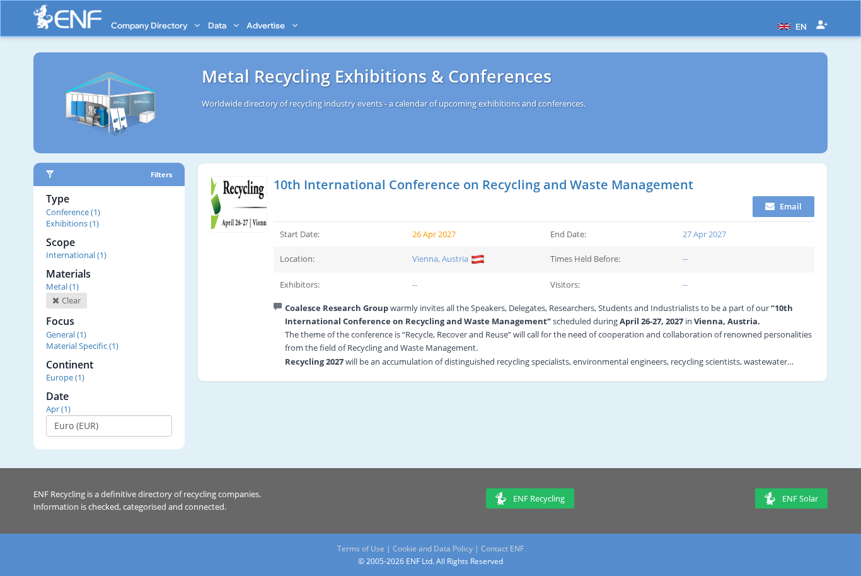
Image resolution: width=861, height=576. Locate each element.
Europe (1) (65, 377)
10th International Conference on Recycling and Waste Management (483, 184)
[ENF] (67, 17)
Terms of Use (360, 548)
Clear (70, 300)
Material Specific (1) (82, 345)
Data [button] (218, 25)
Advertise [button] (266, 25)
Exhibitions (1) (72, 223)
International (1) (76, 255)
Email (790, 206)
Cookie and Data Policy (433, 548)
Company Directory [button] (150, 25)
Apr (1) (58, 408)
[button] (791, 25)
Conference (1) (73, 212)
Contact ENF (502, 548)
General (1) (66, 334)
